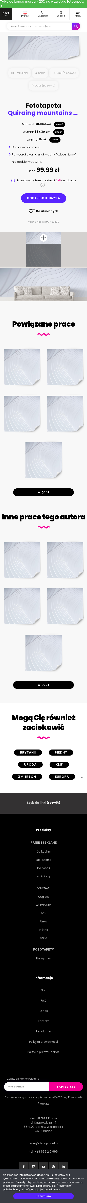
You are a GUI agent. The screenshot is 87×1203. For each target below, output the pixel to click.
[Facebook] (24, 1167)
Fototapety (43, 949)
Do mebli (43, 868)
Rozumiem (43, 1196)
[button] (25, 14)
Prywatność (75, 1097)
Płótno (43, 930)
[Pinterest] (53, 1167)
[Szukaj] (76, 26)
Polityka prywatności (43, 1042)
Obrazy (43, 888)
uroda (30, 764)
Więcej (43, 492)
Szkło (43, 938)
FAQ (43, 1001)
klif (59, 764)
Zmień (59, 124)
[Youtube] (43, 1167)
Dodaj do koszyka (43, 198)
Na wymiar (43, 958)
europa (62, 776)
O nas (43, 1011)
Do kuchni (44, 852)
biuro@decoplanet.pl (43, 1143)
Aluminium (43, 905)
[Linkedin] (63, 1167)
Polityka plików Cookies (43, 1052)
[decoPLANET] (6, 14)
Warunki (44, 1104)
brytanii (28, 752)
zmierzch (27, 776)
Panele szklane (44, 842)
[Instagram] (33, 1167)
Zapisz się (65, 1087)
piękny (61, 752)
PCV (43, 913)
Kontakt (43, 1021)
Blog (44, 990)
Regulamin (43, 1031)
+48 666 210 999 (46, 1152)
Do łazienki (43, 860)
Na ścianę (43, 876)
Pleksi (43, 921)
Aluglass (43, 897)
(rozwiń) (53, 803)
